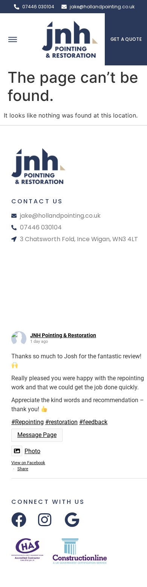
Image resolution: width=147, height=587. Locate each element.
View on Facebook (28, 462)
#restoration (61, 422)
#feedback (93, 422)
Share (22, 468)
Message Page (37, 434)
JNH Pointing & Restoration (63, 335)
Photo (32, 451)
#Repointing (27, 422)
